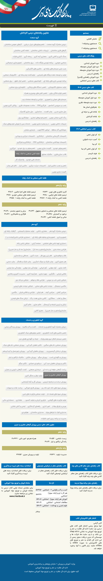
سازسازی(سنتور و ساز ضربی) (55, 310)
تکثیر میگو (23, 363)
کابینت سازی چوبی (44, 148)
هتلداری (19, 400)
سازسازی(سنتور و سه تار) (42, 249)
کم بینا (94, 144)
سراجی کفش (61, 292)
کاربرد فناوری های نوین (58, 191)
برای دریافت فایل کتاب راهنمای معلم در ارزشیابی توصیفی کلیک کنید (52, 472)
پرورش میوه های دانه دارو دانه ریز (54, 387)
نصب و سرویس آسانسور (57, 105)
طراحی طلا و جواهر (38, 280)
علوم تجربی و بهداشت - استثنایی (54, 505)
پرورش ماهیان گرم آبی (35, 351)
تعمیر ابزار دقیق (20, 81)
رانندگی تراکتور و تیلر (59, 441)
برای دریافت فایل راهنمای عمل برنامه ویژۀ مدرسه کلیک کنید (85, 489)
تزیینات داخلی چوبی (58, 123)
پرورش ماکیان (31, 357)
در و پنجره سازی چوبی (40, 123)
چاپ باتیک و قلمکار (24, 261)
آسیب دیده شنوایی (90, 139)
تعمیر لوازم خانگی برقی (57, 93)
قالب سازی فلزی (60, 154)
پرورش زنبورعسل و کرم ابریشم (14, 351)
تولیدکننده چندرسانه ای (27, 75)
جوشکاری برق (24, 117)
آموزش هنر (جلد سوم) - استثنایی (54, 499)
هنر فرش (40, 292)
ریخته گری (28, 56)
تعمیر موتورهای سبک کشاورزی (29, 333)
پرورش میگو (42, 357)
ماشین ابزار (23, 165)
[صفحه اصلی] (87, 9)
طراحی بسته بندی (59, 249)
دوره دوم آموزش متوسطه (89, 70)
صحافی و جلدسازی (21, 255)
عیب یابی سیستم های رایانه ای (55, 68)
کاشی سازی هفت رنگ (38, 298)
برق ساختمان (28, 62)
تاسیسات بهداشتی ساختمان (56, 142)
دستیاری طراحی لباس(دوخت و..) (18, 237)
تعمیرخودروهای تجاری (39, 117)
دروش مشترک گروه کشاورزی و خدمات (52, 326)
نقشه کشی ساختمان (21, 50)
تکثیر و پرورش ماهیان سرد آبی (55, 363)
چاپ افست (48, 111)
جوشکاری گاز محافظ (59, 130)
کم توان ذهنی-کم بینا (89, 148)
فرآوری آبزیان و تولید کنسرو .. (35, 400)
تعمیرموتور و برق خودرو (26, 148)
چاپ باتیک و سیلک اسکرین (43, 261)
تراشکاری (40, 136)
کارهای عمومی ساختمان (13, 44)
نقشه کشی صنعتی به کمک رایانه (28, 153)
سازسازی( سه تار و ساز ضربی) (20, 249)
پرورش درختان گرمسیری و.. (56, 351)
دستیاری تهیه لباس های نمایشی (54, 243)
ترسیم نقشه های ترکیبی (58, 194)
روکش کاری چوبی (10, 105)
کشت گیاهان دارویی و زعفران (16, 369)
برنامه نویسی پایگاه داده (44, 62)
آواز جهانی (52, 267)
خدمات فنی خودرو (33, 159)
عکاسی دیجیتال (60, 286)
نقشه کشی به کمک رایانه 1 (26, 198)
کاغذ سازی (62, 267)
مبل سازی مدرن (60, 111)
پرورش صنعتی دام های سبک (13, 345)
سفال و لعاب (61, 298)
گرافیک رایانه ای (10, 231)
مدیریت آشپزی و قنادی (16, 273)
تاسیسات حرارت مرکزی (37, 165)
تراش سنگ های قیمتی (19, 298)
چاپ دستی (11, 261)
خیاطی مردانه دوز (22, 280)
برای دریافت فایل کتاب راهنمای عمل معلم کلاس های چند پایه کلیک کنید (86, 475)
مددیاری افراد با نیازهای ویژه (56, 412)
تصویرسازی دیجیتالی (14, 62)
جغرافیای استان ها (90, 107)
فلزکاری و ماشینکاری (18, 214)
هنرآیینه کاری (32, 273)
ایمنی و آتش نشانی (18, 406)
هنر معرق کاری (60, 261)
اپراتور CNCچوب (43, 130)
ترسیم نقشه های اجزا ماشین (25, 191)
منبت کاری (34, 255)
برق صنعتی (8, 81)
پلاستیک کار (20, 159)
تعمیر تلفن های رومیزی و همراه (35, 93)
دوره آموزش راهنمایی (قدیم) (88, 77)
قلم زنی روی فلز (46, 255)
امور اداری (46, 406)
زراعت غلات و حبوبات (14, 387)
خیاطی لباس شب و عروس (56, 280)
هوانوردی (25, 412)
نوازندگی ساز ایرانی (14, 267)
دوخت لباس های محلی (43, 286)
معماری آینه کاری (40, 56)
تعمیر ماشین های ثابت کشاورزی (54, 333)
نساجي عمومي (60, 62)
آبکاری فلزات (17, 56)
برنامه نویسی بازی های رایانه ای (54, 81)
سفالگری (52, 298)
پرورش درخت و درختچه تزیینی (54, 381)
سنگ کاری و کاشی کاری (57, 56)
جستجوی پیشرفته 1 (89, 43)
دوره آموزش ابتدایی (91, 63)
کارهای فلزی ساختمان (58, 50)
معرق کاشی (38, 310)
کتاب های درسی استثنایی (89, 80)
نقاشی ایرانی (61, 273)
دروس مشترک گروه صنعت (56, 44)
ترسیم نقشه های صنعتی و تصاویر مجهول (51, 210)
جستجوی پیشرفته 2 (89, 48)
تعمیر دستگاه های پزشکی (36, 87)
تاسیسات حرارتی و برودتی (25, 136)
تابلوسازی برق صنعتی (17, 87)
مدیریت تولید (61, 454)
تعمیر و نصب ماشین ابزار (57, 165)
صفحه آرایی (36, 243)
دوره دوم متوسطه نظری (88, 102)
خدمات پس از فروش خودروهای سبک (16, 123)
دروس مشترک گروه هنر (57, 231)
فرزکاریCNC (41, 105)
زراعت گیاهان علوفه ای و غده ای (54, 369)
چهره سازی (43, 273)
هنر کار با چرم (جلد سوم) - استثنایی (57, 494)
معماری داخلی (41, 231)
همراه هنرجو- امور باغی (27, 438)
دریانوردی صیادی (35, 363)
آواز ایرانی (43, 267)
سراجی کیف (49, 292)
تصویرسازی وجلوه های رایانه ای (43, 237)
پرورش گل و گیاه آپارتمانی (31, 381)
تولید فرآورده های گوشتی (57, 400)
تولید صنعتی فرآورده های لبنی (34, 394)
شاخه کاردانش (91, 116)
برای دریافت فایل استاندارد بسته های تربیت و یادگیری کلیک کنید (17, 472)
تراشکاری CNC (38, 142)
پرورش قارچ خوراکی (32, 387)
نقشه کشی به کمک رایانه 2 (56, 198)
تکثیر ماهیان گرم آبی (34, 345)
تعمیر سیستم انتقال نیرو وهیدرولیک (53, 339)
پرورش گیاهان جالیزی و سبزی (54, 375)
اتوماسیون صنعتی (34, 81)
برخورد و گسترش (60, 214)
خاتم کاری (27, 304)
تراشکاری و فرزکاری (24, 142)
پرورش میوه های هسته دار (56, 394)
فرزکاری (12, 148)
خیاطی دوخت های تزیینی (23, 286)
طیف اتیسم (92, 153)
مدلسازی (38, 111)
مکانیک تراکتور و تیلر (16, 357)
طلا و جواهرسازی (60, 255)
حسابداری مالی (8, 400)
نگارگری (52, 273)
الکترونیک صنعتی (9, 75)
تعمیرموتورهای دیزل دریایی (34, 44)
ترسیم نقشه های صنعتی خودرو (24, 194)
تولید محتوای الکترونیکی (57, 87)
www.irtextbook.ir (17, 496)
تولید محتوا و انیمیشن (26, 231)
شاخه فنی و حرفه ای (89, 111)
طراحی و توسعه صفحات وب (32, 99)
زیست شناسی (61, 438)
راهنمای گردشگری (34, 406)
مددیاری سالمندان (37, 412)
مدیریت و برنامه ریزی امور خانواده (53, 418)
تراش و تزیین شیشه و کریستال (54, 304)
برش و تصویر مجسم (18, 210)
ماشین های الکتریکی (33, 68)
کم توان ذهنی (92, 134)
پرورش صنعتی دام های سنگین (55, 345)
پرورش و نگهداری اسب (57, 357)
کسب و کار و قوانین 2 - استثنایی (55, 489)
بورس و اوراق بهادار (59, 406)
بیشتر (38, 511)
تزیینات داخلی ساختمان (39, 50)
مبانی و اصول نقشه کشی (57, 217)
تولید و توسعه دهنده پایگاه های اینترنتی (51, 75)
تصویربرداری (61, 237)
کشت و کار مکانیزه (29, 326)
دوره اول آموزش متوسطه (89, 66)
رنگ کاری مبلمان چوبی (57, 117)
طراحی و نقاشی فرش (27, 292)
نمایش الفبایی (92, 38)
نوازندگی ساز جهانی (30, 267)
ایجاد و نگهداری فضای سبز (28, 339)
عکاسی (14, 292)
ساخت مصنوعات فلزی (27, 105)
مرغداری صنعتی (35, 369)
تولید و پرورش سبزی (31, 454)
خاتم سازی (37, 304)
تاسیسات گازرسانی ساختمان (56, 136)
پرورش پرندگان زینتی (12, 326)
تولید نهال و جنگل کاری (33, 375)
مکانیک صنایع (47, 154)
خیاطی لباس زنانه (23, 243)
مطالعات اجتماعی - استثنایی (56, 502)
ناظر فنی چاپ (12, 165)
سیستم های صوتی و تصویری (55, 99)
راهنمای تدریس (93, 73)
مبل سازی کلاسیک (26, 111)
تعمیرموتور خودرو (59, 148)
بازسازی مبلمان (29, 130)
